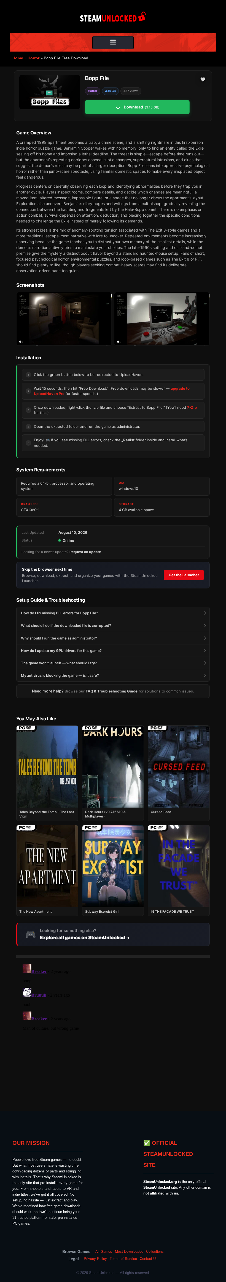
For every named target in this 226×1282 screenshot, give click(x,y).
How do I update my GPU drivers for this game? (61, 650)
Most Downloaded (129, 1251)
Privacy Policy (95, 1258)
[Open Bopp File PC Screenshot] (64, 319)
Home (17, 58)
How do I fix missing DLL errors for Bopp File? (59, 613)
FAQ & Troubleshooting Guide (112, 691)
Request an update (85, 552)
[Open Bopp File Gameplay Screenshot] (162, 319)
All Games (103, 1251)
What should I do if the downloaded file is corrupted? (66, 625)
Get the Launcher (184, 575)
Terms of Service (123, 1258)
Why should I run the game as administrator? (59, 638)
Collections (155, 1251)
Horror (33, 58)
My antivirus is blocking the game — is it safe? (60, 675)
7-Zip (192, 407)
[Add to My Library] (203, 79)
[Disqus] (113, 1031)
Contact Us (149, 1258)
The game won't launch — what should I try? (59, 663)
